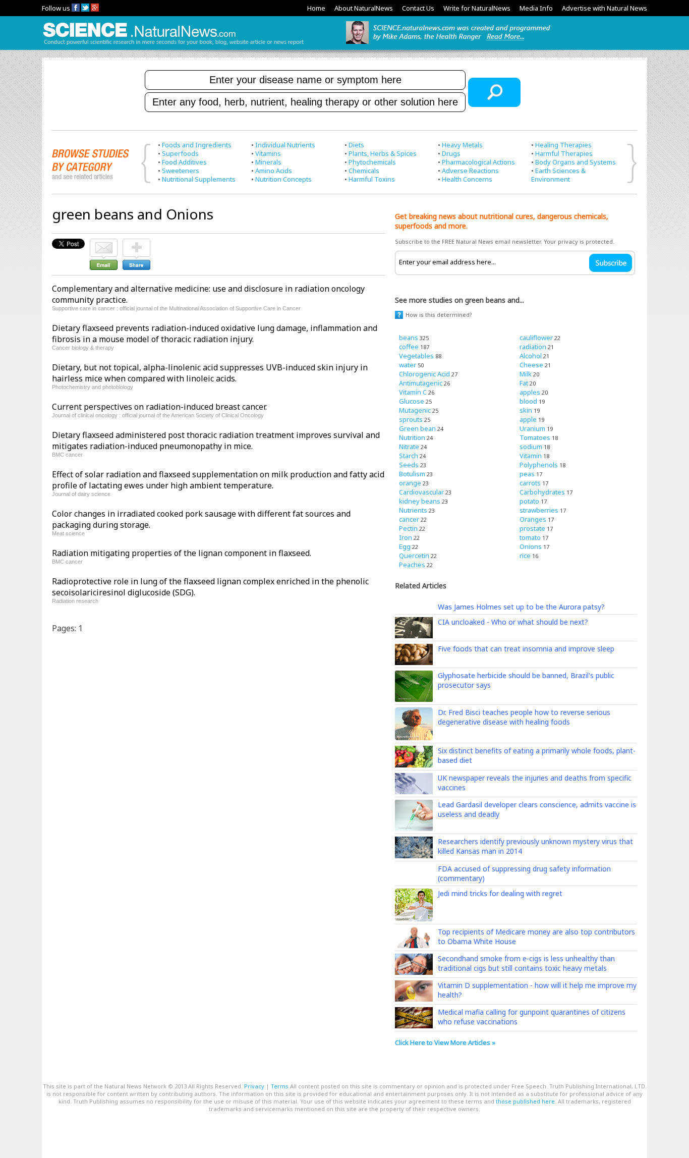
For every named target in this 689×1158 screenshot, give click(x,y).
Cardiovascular (421, 492)
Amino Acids (273, 170)
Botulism (412, 473)
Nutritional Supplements (199, 179)
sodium (531, 446)
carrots (530, 482)
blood (528, 401)
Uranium (532, 428)
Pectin (408, 528)
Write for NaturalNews (476, 8)
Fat (524, 383)
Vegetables (416, 355)
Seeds (409, 464)
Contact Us (418, 8)
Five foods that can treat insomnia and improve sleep (526, 648)
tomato (530, 537)
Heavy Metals (462, 144)
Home (316, 8)
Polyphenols (539, 464)
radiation (533, 346)
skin (526, 410)
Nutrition (412, 437)
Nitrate (409, 446)
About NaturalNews (363, 8)
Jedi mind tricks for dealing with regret (500, 893)
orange (410, 482)
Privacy (254, 1086)
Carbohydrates (542, 492)
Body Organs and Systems (575, 162)
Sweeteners (180, 170)
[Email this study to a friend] (104, 243)
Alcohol (531, 355)
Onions (531, 546)
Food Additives (184, 162)
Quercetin (414, 555)
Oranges (533, 519)
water (407, 364)
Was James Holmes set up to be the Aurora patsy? (521, 607)
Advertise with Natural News (604, 8)
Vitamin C (413, 392)
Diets (356, 144)
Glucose (411, 401)
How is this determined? (439, 314)
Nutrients (413, 510)
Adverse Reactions (470, 170)
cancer (409, 519)
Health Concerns (467, 179)
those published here (525, 1101)
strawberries (539, 510)
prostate (532, 528)
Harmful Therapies (564, 153)
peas (527, 473)
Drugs (451, 153)
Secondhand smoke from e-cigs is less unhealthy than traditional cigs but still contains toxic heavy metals (526, 963)
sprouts (411, 419)
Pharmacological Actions (478, 162)
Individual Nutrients (285, 144)
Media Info (536, 8)
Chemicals (364, 170)
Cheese (531, 364)
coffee (409, 346)
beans (408, 337)
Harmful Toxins (372, 179)
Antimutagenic (420, 383)
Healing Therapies (563, 144)
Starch (408, 455)
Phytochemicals (372, 162)
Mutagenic (415, 410)
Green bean (417, 428)
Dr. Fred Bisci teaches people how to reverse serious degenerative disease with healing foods (524, 717)
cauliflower (536, 337)
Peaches (412, 564)
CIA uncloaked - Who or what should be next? (513, 622)
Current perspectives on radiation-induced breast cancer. (159, 406)
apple (528, 419)
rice (525, 555)
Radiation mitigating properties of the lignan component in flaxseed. (181, 553)
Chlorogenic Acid (424, 373)
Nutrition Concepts (283, 179)
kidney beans (419, 501)
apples (530, 392)
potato (529, 501)
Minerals (268, 162)
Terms (280, 1086)
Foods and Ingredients (197, 144)
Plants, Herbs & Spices (383, 153)
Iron (405, 537)
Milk (526, 373)
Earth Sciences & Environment (558, 175)
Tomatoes (535, 437)
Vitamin (531, 455)
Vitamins (268, 153)
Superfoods (180, 153)
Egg (405, 546)
